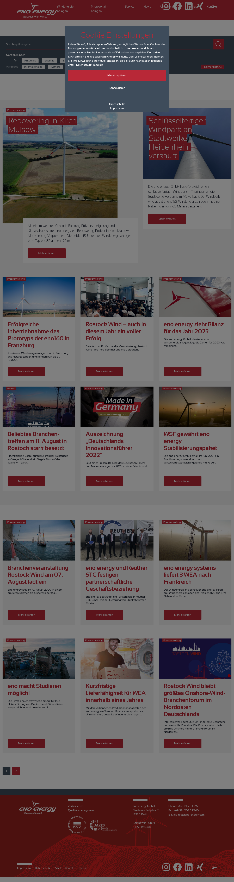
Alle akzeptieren (117, 75)
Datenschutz (117, 104)
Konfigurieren (117, 87)
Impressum (117, 108)
